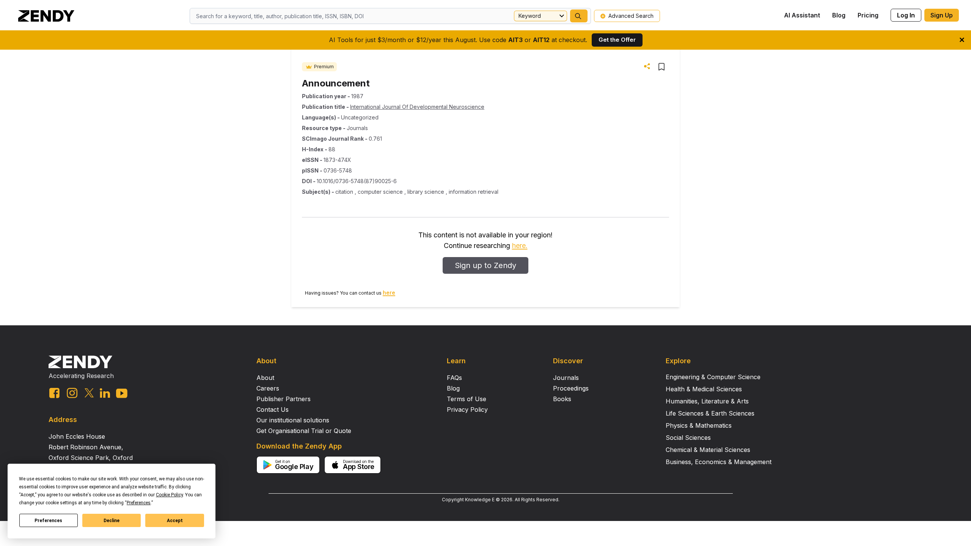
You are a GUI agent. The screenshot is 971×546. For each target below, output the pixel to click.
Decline (111, 520)
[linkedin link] (105, 393)
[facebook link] (54, 393)
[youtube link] (121, 393)
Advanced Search (631, 16)
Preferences (48, 520)
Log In (906, 15)
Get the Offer (617, 39)
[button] (579, 15)
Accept (175, 520)
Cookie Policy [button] (169, 494)
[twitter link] (89, 392)
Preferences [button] (139, 502)
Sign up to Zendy (485, 265)
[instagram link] (72, 392)
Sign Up (941, 15)
